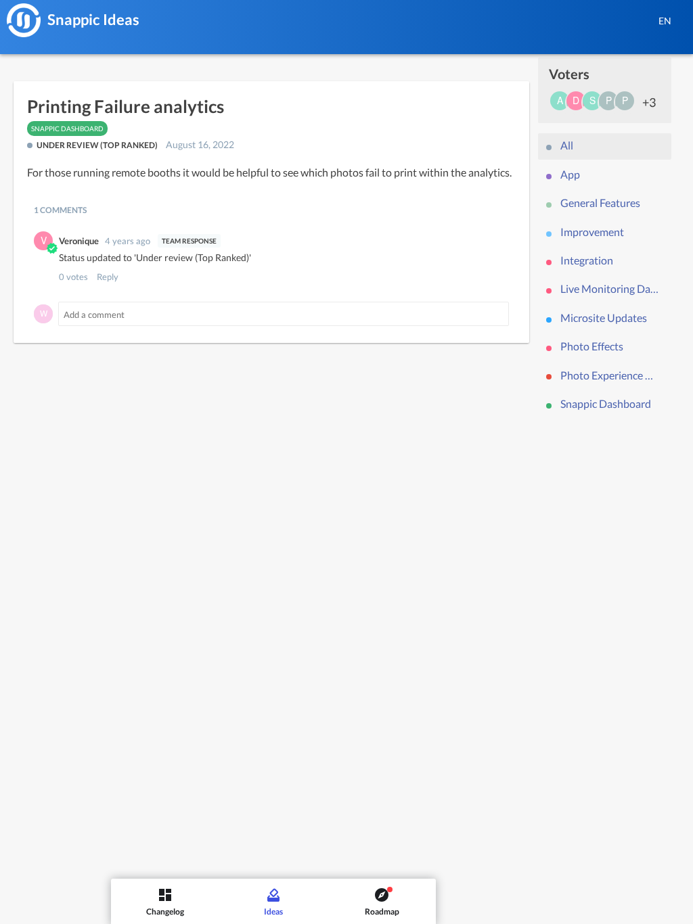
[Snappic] (24, 20)
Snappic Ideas (93, 19)
